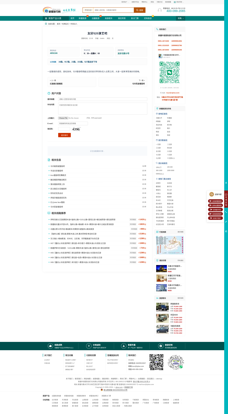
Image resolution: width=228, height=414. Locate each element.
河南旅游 (105, 400)
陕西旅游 (115, 400)
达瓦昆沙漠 (160, 224)
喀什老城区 (171, 221)
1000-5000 (170, 170)
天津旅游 (65, 400)
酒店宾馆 (122, 18)
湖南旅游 (95, 403)
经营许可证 (135, 2)
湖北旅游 (85, 403)
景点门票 (135, 18)
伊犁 (168, 121)
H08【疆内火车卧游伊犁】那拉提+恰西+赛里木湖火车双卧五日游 (76, 258)
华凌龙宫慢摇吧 (56, 171)
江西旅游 (166, 403)
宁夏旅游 (136, 400)
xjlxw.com (119, 387)
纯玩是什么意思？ (71, 360)
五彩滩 (169, 183)
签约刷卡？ (89, 360)
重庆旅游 (136, 403)
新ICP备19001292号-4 (141, 381)
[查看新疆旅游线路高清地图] (170, 245)
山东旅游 (95, 400)
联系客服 (168, 2)
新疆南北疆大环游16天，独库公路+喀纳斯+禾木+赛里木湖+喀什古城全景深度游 (82, 224)
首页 (72, 18)
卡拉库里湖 (160, 221)
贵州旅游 (115, 403)
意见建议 (131, 360)
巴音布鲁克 (171, 224)
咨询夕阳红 (217, 218)
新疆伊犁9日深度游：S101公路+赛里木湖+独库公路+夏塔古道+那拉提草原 (80, 248)
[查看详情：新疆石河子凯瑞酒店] (161, 278)
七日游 (158, 155)
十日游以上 (171, 158)
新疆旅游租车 (81, 396)
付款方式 (159, 2)
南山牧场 (159, 207)
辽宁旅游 (95, 406)
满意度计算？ (69, 369)
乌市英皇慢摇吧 (138, 84)
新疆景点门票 (106, 396)
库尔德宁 (159, 204)
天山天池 (170, 207)
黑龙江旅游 (116, 406)
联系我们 (78, 379)
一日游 (158, 144)
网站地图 (87, 379)
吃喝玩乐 (65, 24)
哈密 (168, 135)
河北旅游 (75, 400)
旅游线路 (96, 379)
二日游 (169, 144)
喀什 (168, 128)
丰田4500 (174, 315)
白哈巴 (158, 183)
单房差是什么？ (70, 363)
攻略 (180, 18)
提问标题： (52, 99)
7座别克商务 (175, 326)
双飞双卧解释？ (70, 366)
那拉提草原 (160, 217)
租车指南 (180, 298)
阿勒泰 (158, 121)
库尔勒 (169, 125)
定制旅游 (148, 18)
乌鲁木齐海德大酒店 (176, 285)
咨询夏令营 (217, 210)
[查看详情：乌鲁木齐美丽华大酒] (161, 268)
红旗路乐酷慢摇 (56, 84)
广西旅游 (156, 403)
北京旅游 (55, 400)
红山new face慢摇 (57, 202)
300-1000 (159, 170)
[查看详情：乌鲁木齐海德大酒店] (161, 287)
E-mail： (51, 123)
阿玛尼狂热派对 (56, 193)
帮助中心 (144, 2)
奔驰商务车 (174, 304)
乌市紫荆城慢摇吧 (57, 166)
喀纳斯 (169, 197)
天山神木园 (171, 217)
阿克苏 (158, 128)
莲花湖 (158, 197)
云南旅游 (105, 403)
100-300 (170, 167)
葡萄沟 (158, 190)
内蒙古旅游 (128, 406)
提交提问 (64, 135)
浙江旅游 (65, 403)
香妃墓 (169, 193)
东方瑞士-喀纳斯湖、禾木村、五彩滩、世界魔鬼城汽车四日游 (74, 239)
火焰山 (158, 193)
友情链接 (141, 379)
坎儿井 (169, 190)
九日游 (158, 158)
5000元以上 (160, 174)
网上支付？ (89, 366)
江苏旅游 (55, 403)
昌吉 (168, 132)
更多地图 (180, 232)
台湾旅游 (85, 406)
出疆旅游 (95, 18)
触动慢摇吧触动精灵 (58, 180)
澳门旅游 (75, 406)
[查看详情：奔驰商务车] (162, 307)
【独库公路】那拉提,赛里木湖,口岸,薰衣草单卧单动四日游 (73, 234)
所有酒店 (180, 260)
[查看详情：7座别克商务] (162, 329)
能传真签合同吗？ (113, 363)
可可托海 (170, 200)
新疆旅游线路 (69, 396)
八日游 (169, 155)
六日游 (169, 151)
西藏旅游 (166, 400)
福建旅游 (176, 403)
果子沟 (169, 186)
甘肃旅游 (125, 400)
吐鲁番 (169, 118)
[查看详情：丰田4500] (162, 318)
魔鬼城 (158, 186)
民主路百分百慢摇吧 (58, 189)
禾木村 (158, 200)
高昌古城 (170, 210)
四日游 (169, 148)
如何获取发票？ (91, 369)
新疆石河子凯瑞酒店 (176, 276)
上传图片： (52, 118)
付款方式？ (89, 363)
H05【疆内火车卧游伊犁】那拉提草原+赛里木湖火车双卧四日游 (75, 253)
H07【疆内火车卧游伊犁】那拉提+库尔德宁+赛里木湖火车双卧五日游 (78, 243)
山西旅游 (85, 400)
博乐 (157, 135)
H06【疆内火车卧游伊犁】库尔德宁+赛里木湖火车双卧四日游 (74, 262)
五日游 (158, 151)
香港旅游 (65, 406)
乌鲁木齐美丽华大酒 (176, 266)
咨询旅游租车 (217, 214)
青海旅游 (156, 400)
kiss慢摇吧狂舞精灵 (58, 175)
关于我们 (69, 379)
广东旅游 (146, 403)
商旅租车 (108, 18)
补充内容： (52, 104)
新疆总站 (146, 400)
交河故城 (159, 210)
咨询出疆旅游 (217, 205)
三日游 (158, 148)
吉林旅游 (105, 406)
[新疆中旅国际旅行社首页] (62, 10)
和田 (157, 132)
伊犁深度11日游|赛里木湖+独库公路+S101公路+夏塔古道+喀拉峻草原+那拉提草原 (82, 220)
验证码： (51, 129)
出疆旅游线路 (56, 396)
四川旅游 (125, 403)
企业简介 (47, 360)
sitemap (159, 379)
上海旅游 (176, 400)
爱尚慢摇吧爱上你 (57, 184)
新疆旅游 (82, 18)
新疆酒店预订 (93, 396)
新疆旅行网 (128, 387)
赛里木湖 (170, 204)
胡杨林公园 (171, 214)
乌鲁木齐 (159, 118)
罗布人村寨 (160, 214)
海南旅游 (55, 406)
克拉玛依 (159, 125)
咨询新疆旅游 (217, 201)
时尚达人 (74, 24)
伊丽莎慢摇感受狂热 (58, 198)
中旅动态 (47, 363)
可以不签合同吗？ (113, 360)
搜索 (141, 10)
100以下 (159, 167)
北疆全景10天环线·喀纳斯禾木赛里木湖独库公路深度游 (72, 229)
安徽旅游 (75, 403)
